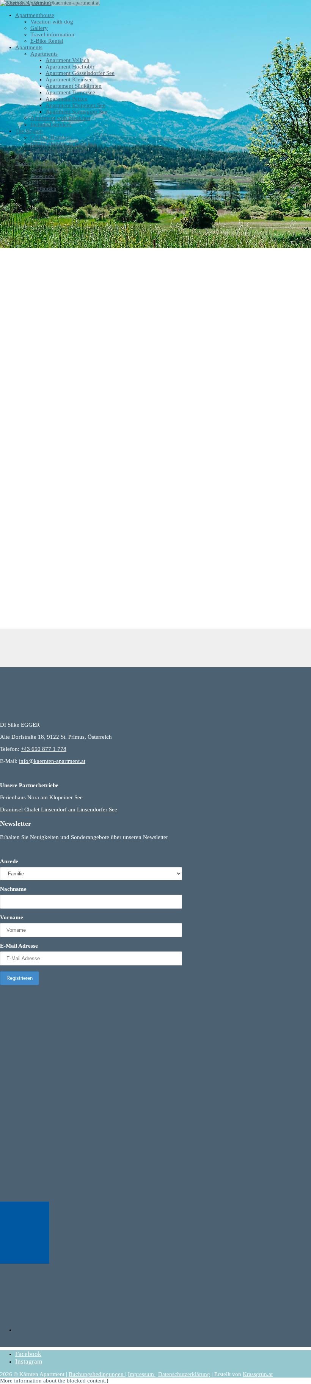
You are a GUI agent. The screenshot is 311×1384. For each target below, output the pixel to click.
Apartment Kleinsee (69, 79)
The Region (29, 131)
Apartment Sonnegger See (76, 112)
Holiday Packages (36, 157)
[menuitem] (27, 182)
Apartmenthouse (34, 15)
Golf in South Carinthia (57, 150)
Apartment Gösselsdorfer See (80, 73)
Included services (51, 124)
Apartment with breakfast (60, 118)
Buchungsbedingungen (97, 1374)
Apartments (28, 47)
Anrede (9, 861)
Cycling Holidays (51, 137)
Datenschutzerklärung (184, 1374)
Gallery (39, 28)
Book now (42, 176)
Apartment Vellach (68, 60)
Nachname (13, 889)
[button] (54, 1381)
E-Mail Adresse (19, 946)
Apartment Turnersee (70, 92)
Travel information (52, 34)
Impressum (142, 1374)
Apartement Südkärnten (74, 86)
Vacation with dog (51, 22)
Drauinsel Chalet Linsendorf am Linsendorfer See (58, 809)
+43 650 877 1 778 (43, 749)
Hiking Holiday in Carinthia (63, 144)
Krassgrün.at (258, 1374)
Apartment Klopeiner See (75, 105)
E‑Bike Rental (46, 41)
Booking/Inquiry (35, 163)
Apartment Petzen (67, 99)
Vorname (11, 917)
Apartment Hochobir (70, 67)
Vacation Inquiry (50, 170)
